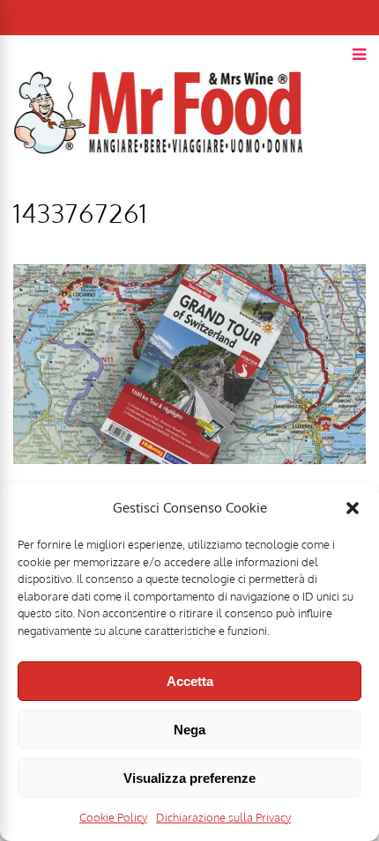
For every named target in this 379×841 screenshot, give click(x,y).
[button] (352, 508)
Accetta (190, 681)
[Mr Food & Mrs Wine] (158, 185)
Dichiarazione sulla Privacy (223, 817)
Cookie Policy (113, 817)
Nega (189, 729)
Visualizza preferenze (189, 778)
